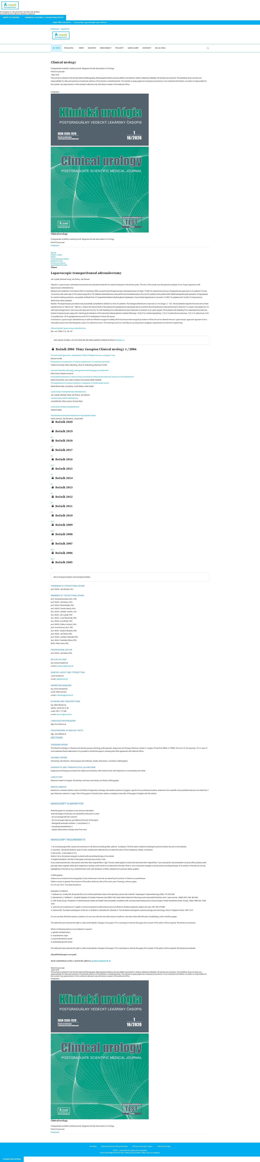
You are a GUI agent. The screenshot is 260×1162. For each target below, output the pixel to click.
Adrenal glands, (57, 328)
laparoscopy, (69, 328)
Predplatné (55, 245)
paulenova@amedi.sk (64, 666)
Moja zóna (160, 48)
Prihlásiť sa (120, 340)
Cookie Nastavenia (12, 1159)
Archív (53, 257)
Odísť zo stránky (11, 17)
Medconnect (105, 48)
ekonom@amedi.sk (64, 714)
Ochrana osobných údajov (142, 1146)
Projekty (119, 48)
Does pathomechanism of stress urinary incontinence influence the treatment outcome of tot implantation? (92, 377)
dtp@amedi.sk (62, 679)
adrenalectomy (80, 328)
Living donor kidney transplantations (65, 407)
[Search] (208, 48)
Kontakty (147, 48)
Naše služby (133, 48)
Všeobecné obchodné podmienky (114, 1146)
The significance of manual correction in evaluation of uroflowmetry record (80, 383)
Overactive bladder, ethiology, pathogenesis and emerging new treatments (80, 370)
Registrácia (65, 29)
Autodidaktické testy (59, 265)
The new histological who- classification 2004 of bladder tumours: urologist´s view (83, 355)
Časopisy (92, 48)
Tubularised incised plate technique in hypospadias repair (73, 415)
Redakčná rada (57, 261)
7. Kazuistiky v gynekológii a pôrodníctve (90, 22)
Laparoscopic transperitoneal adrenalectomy (68, 392)
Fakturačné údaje (163, 1146)
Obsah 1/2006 (56, 255)
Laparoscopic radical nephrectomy (64, 398)
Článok (53, 253)
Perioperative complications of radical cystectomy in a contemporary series (80, 362)
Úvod (57, 48)
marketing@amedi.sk (64, 695)
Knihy (81, 48)
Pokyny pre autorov (58, 263)
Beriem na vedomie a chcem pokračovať (44, 17)
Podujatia (68, 48)
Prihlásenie (55, 29)
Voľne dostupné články (60, 259)
